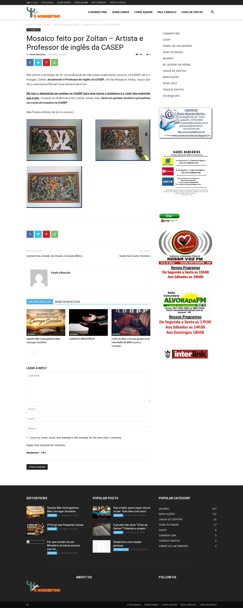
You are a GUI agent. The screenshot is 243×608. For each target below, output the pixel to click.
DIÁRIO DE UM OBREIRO (177, 46)
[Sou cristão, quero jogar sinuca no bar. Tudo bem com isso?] (101, 512)
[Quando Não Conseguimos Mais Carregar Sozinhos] (46, 322)
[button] (212, 12)
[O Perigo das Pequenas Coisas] (35, 529)
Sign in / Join (32, 2)
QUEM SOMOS (64, 2)
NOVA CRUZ (170, 83)
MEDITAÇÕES (171, 77)
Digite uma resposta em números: (46, 445)
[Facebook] (30, 62)
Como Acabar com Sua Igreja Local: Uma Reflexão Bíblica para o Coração (131, 342)
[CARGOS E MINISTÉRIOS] (88, 322)
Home (30, 24)
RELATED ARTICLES (40, 301)
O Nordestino (47, 2)
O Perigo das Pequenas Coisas (65, 524)
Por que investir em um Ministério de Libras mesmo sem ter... (63, 546)
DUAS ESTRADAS (173, 52)
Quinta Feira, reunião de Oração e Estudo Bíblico (55, 256)
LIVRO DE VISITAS (117, 2)
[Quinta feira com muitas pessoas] (101, 546)
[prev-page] (29, 353)
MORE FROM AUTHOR (67, 301)
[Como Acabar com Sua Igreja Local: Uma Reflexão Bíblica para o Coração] (131, 322)
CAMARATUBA (171, 33)
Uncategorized (43, 24)
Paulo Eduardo (37, 54)
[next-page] (34, 353)
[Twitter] (38, 62)
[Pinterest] (46, 62)
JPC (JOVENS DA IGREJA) (177, 64)
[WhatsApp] (54, 62)
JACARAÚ (31, 334)
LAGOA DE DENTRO (174, 70)
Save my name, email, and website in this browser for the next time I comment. (76, 437)
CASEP (166, 39)
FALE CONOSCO (98, 2)
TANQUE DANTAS (173, 89)
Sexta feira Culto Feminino (134, 256)
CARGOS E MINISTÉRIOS (82, 338)
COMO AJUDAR (81, 2)
